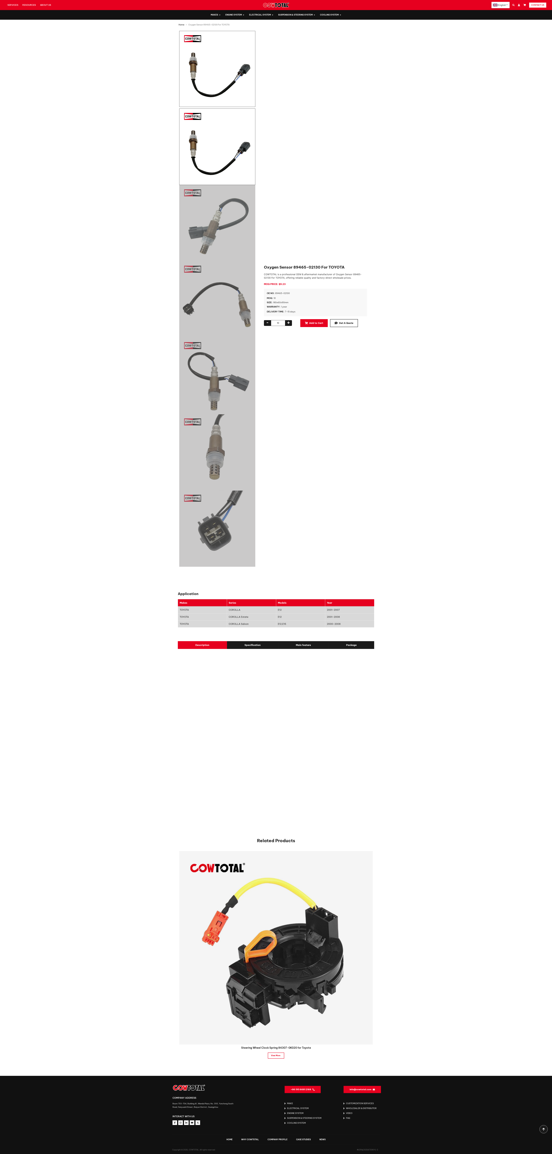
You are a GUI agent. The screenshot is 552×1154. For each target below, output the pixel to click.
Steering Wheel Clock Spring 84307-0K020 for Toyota (276, 1047)
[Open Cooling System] (340, 14)
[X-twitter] (197, 1122)
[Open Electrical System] (273, 14)
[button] (513, 5)
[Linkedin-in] (186, 1122)
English (502, 5)
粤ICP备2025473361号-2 (367, 1150)
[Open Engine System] (244, 14)
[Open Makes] (220, 14)
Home (181, 24)
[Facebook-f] (174, 1122)
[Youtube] (192, 1122)
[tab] (202, 645)
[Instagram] (180, 1122)
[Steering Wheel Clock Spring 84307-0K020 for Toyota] (276, 947)
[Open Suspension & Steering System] (314, 14)
